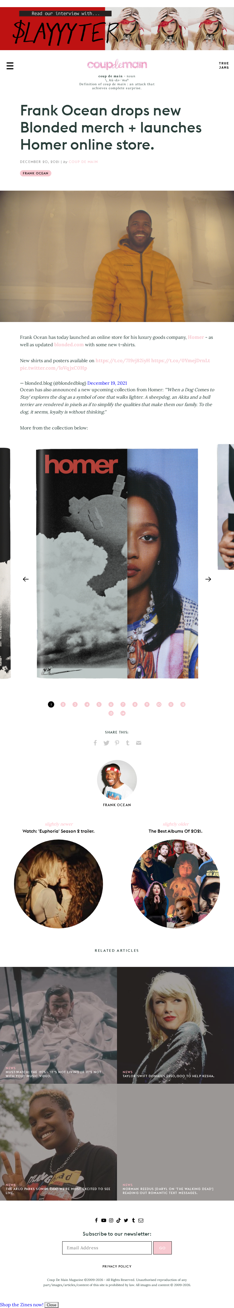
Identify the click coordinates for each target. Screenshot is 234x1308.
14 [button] (123, 713)
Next (208, 579)
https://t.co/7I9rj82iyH (123, 360)
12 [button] (183, 704)
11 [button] (171, 704)
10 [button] (159, 704)
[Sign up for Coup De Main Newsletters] (140, 1221)
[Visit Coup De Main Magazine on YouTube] (103, 1221)
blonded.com (69, 344)
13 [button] (111, 713)
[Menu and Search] (10, 66)
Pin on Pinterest (117, 742)
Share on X (106, 742)
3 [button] (75, 704)
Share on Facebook (95, 742)
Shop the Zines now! (21, 1304)
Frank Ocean (36, 173)
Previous (25, 579)
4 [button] (87, 704)
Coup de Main (83, 162)
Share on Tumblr (127, 742)
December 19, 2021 (107, 383)
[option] (117, 563)
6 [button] (111, 704)
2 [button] (63, 704)
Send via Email (138, 742)
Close (51, 1305)
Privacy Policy (116, 1266)
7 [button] (123, 704)
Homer (196, 337)
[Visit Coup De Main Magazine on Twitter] (126, 1221)
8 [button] (135, 704)
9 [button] (147, 704)
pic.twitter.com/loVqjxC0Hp (53, 368)
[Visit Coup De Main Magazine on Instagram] (111, 1221)
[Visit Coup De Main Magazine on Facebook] (96, 1221)
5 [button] (99, 704)
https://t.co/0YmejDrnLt (180, 360)
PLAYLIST (224, 66)
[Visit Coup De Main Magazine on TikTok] (118, 1221)
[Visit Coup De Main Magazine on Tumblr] (133, 1221)
